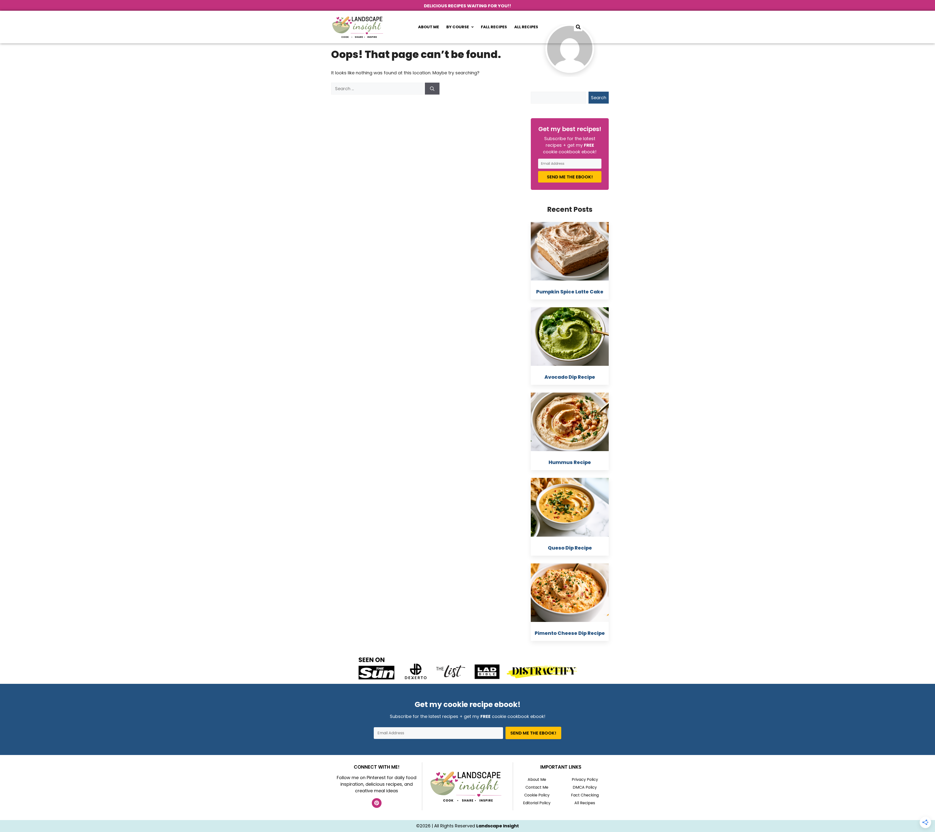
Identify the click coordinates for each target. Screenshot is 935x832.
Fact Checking (585, 795)
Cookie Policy (537, 795)
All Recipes (526, 27)
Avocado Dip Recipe (569, 377)
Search (598, 98)
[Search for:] (378, 89)
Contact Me (536, 787)
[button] (460, 27)
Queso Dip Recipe (570, 547)
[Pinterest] (377, 803)
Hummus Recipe (570, 462)
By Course (457, 27)
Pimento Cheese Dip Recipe (570, 633)
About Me (428, 27)
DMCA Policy (585, 787)
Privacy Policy (585, 779)
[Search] (432, 89)
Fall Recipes (494, 27)
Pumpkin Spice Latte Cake (569, 291)
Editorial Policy (537, 803)
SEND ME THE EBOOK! (570, 177)
